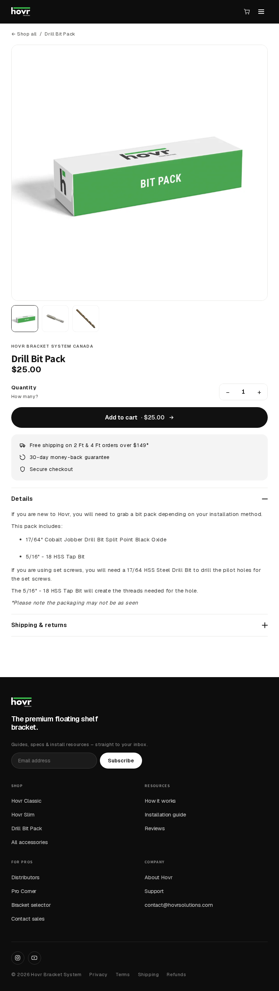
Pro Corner (24, 891)
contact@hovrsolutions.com (179, 904)
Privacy (98, 974)
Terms (123, 974)
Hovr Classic (26, 800)
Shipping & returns (39, 625)
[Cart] (246, 11)
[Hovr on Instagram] (17, 958)
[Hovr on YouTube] (34, 958)
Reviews (155, 828)
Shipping (148, 974)
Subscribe (121, 760)
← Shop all (24, 34)
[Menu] (261, 11)
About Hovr (159, 877)
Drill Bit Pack (26, 828)
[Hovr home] (20, 11)
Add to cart (135, 417)
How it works (160, 800)
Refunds (176, 974)
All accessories (29, 842)
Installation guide (165, 814)
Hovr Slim (23, 814)
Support (154, 891)
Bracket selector (31, 904)
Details (22, 499)
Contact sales (28, 918)
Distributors (25, 877)
